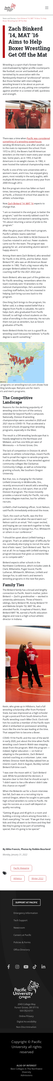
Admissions (26, 1075)
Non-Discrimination (26, 1027)
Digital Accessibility (26, 1021)
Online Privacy (26, 1016)
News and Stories (9, 18)
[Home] (9, 7)
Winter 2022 (37, 878)
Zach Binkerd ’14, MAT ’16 (21, 203)
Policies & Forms (22, 942)
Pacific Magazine (21, 868)
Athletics (17, 878)
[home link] (27, 989)
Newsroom (19, 927)
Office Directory (22, 949)
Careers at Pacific (22, 935)
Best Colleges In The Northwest (26, 1068)
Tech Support (20, 920)
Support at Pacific (26, 902)
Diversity (26, 1072)
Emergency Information (26, 913)
